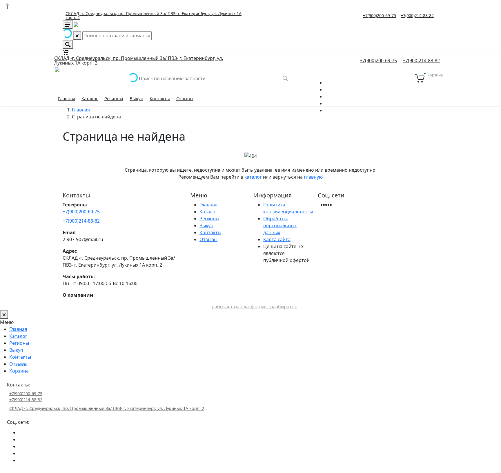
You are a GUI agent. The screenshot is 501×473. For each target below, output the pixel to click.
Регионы (113, 98)
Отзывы (184, 98)
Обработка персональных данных (280, 225)
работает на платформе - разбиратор (254, 306)
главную (313, 177)
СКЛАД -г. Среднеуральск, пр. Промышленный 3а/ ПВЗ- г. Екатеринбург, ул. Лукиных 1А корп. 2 (154, 15)
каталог (253, 177)
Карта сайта (277, 239)
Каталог (89, 98)
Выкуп (136, 98)
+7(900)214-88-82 (417, 16)
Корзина (19, 371)
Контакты (160, 98)
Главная (66, 98)
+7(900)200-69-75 (379, 16)
